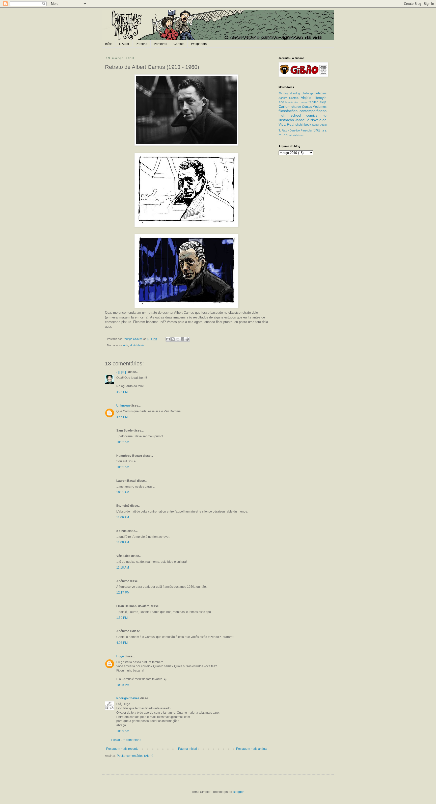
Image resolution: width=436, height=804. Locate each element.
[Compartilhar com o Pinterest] (187, 339)
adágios (320, 93)
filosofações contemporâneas (302, 111)
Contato (179, 44)
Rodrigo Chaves (128, 698)
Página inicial (187, 749)
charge (296, 107)
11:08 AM (122, 542)
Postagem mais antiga (251, 749)
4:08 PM (122, 643)
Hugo (120, 656)
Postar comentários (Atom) (135, 756)
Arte (125, 345)
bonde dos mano (296, 102)
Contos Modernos (314, 107)
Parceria (141, 44)
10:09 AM (122, 731)
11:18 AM (122, 567)
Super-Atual (319, 124)
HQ (324, 115)
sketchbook (137, 345)
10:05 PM (122, 685)
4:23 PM (122, 392)
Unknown (123, 405)
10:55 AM (122, 467)
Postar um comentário (126, 740)
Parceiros (160, 44)
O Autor (124, 44)
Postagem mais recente (122, 749)
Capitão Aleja (317, 102)
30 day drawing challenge (296, 93)
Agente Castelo (288, 97)
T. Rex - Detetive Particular (295, 130)
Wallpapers (199, 44)
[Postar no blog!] (172, 339)
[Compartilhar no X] (177, 339)
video (300, 135)
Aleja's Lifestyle (313, 98)
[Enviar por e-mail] (168, 339)
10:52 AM (122, 442)
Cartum (284, 106)
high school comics (298, 115)
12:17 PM (122, 592)
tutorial (292, 135)
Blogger (238, 792)
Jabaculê (302, 120)
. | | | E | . (121, 372)
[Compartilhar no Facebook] (182, 339)
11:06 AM (122, 517)
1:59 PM (122, 618)
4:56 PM (122, 417)
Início (109, 44)
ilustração (286, 120)
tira (316, 129)
